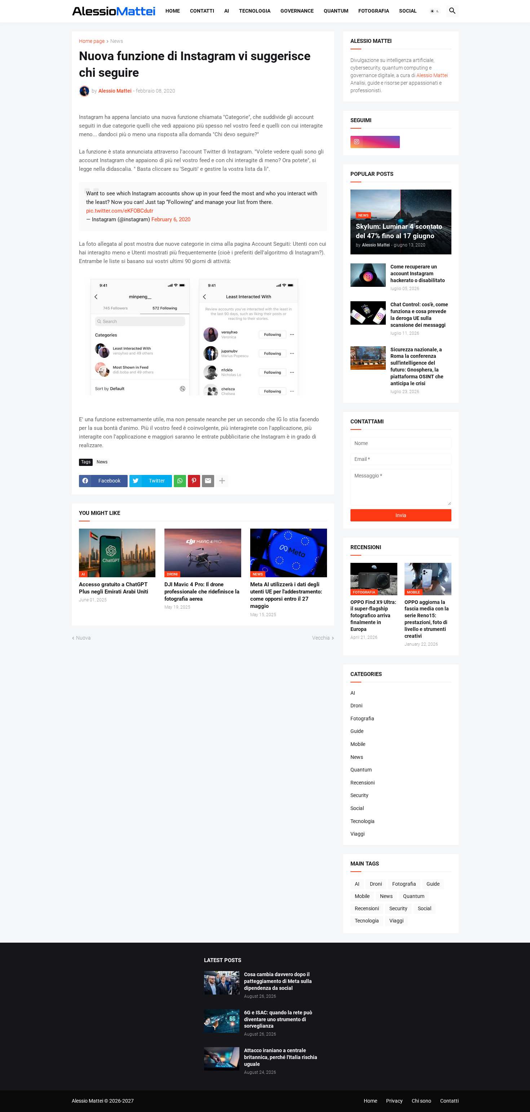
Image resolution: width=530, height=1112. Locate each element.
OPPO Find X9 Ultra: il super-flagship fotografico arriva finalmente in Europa (373, 615)
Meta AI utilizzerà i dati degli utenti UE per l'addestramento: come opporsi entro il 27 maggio (286, 595)
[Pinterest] (194, 481)
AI (226, 11)
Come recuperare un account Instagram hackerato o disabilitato (417, 273)
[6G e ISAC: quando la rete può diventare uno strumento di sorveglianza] (221, 1021)
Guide (356, 731)
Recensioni (362, 783)
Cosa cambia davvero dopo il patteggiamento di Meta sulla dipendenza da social (278, 981)
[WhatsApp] (180, 481)
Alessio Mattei (115, 91)
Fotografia (373, 11)
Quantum (336, 11)
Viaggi (357, 834)
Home (172, 11)
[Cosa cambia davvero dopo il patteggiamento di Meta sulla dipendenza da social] (221, 983)
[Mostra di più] (222, 481)
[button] (435, 11)
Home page (92, 41)
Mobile (357, 744)
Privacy (394, 1101)
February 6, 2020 (170, 219)
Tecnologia (254, 11)
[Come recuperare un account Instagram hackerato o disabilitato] (368, 275)
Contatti (202, 11)
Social (408, 11)
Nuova (83, 638)
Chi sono (421, 1101)
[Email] (208, 481)
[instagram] (375, 142)
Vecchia (321, 638)
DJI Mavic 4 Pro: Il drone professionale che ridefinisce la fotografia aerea (201, 591)
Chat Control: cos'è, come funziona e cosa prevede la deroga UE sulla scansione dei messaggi (419, 315)
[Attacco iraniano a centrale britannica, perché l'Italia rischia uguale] (221, 1059)
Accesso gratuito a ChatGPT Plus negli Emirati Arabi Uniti (113, 588)
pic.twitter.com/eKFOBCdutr (119, 211)
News (116, 41)
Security (359, 795)
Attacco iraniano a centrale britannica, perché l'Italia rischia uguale (280, 1057)
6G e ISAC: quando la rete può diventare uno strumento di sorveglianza (278, 1019)
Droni (356, 705)
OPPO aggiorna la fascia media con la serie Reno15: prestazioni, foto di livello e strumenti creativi (427, 619)
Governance (297, 11)
